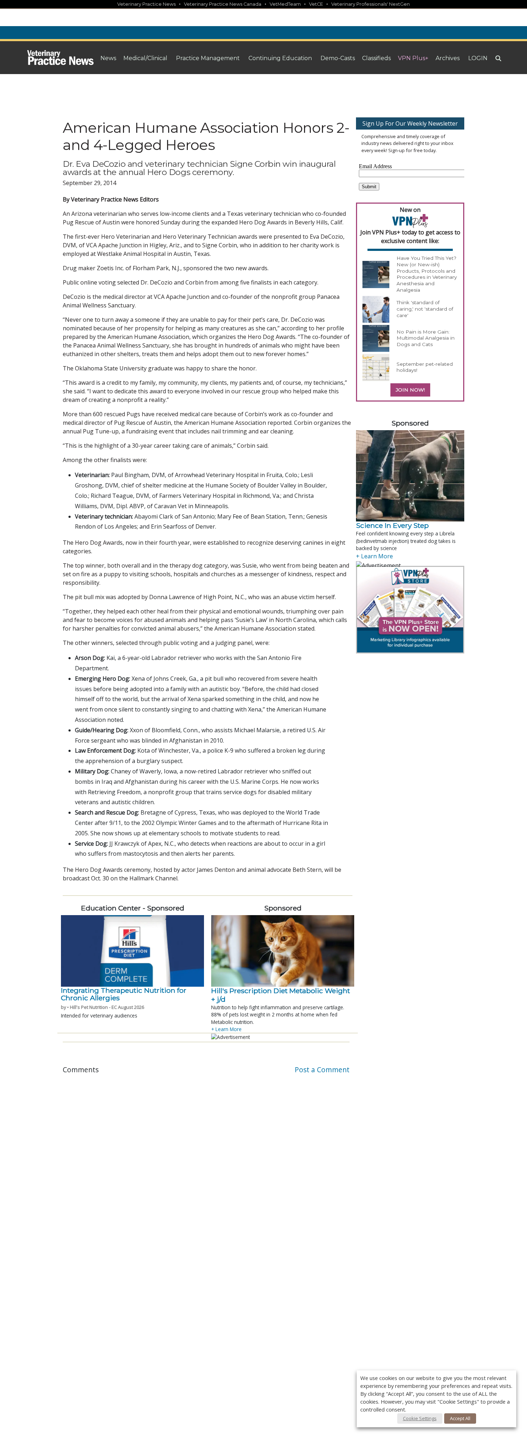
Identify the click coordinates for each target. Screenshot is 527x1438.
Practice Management (208, 58)
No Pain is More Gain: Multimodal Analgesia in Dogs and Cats (426, 338)
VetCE (316, 4)
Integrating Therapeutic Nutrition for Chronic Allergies (123, 994)
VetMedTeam (285, 4)
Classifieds (376, 58)
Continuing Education (280, 58)
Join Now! (410, 390)
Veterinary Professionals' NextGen (370, 4)
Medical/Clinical (145, 58)
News (108, 58)
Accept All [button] (460, 1418)
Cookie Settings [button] (420, 1418)
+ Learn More (226, 1029)
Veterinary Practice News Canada (222, 4)
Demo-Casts (338, 58)
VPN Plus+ (413, 58)
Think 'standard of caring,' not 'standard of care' (425, 309)
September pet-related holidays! (425, 367)
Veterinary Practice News (146, 4)
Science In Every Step (392, 525)
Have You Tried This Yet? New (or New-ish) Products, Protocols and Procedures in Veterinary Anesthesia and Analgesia (427, 273)
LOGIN (478, 58)
